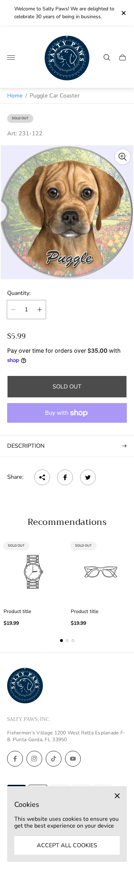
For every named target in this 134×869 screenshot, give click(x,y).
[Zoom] (122, 157)
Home (15, 96)
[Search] (107, 57)
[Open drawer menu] (11, 57)
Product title (17, 611)
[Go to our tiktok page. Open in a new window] (53, 759)
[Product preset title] (33, 572)
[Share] (42, 477)
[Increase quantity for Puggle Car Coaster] (40, 309)
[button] (61, 640)
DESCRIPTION (26, 446)
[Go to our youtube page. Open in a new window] (73, 759)
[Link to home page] (25, 686)
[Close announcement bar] (123, 13)
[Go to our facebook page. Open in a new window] (15, 759)
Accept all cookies (67, 845)
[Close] (117, 796)
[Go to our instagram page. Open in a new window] (34, 759)
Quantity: (19, 293)
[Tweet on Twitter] (88, 477)
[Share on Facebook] (65, 477)
